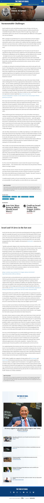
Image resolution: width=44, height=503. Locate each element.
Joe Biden (31, 196)
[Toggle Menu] (1, 1)
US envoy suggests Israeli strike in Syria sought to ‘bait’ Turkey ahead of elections (23, 429)
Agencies (19, 459)
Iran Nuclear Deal (25, 196)
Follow (13, 13)
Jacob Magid (15, 459)
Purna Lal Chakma (29, 213)
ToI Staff (19, 431)
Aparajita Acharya (9, 213)
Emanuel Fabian (24, 431)
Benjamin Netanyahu (6, 196)
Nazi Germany (33, 358)
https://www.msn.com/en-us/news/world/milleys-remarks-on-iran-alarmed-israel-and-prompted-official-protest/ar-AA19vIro (21, 95)
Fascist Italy (5, 360)
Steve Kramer (18, 10)
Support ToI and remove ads (33, 4)
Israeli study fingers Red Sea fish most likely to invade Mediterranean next (26, 447)
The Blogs (13, 8)
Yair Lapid (12, 198)
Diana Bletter (15, 448)
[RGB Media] (23, 498)
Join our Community (11, 4)
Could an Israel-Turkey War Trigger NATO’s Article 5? (34, 208)
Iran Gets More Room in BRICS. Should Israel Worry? (13, 208)
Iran (19, 196)
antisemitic (30, 241)
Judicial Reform (5, 198)
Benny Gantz (14, 196)
